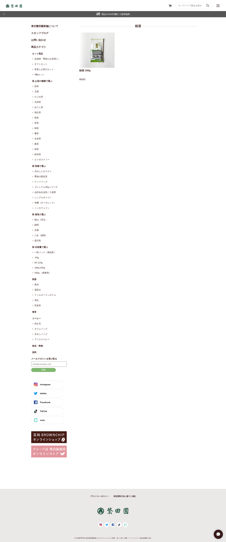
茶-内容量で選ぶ (40, 247)
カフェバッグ (40, 329)
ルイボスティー (42, 159)
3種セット (39, 74)
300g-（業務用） (42, 273)
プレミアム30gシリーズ (45, 187)
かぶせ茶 (38, 96)
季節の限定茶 (40, 176)
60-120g (38, 262)
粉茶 (36, 128)
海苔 (34, 312)
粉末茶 (37, 154)
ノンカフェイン (42, 208)
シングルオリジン (43, 197)
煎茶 (36, 86)
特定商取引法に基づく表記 (125, 496)
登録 (43, 370)
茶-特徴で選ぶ (39, 166)
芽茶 (36, 123)
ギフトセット (40, 64)
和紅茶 (37, 112)
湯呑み (37, 289)
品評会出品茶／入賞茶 (45, 192)
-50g (36, 257)
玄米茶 (37, 138)
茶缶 (36, 300)
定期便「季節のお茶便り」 (47, 59)
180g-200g (39, 267)
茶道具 (37, 305)
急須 (36, 284)
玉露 (36, 91)
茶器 (34, 279)
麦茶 (36, 144)
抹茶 (36, 149)
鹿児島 (37, 240)
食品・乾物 (37, 346)
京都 (36, 230)
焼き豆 (37, 323)
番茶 (36, 133)
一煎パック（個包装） (45, 252)
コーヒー (36, 318)
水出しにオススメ (43, 171)
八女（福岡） (40, 235)
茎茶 (36, 117)
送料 (34, 352)
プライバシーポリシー (99, 496)
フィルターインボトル (45, 295)
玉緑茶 (37, 102)
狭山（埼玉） (40, 219)
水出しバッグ (40, 334)
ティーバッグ (40, 182)
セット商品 (37, 53)
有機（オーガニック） (45, 202)
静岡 (36, 225)
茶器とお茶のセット (44, 69)
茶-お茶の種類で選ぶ (42, 81)
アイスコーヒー (42, 339)
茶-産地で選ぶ (39, 214)
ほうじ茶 (38, 107)
